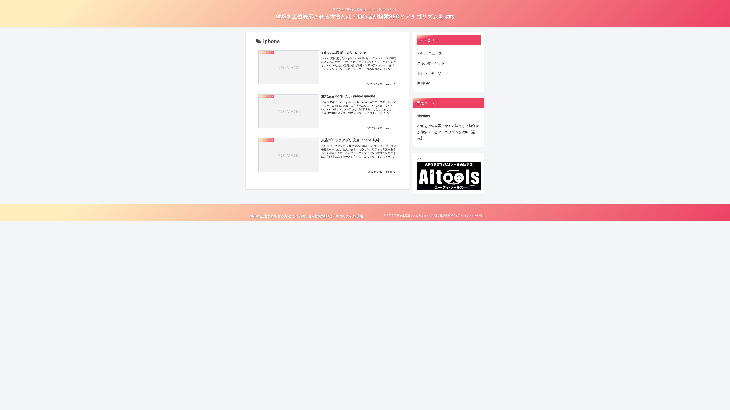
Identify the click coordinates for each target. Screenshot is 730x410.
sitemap (423, 116)
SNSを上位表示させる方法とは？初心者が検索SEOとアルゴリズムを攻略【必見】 (448, 132)
